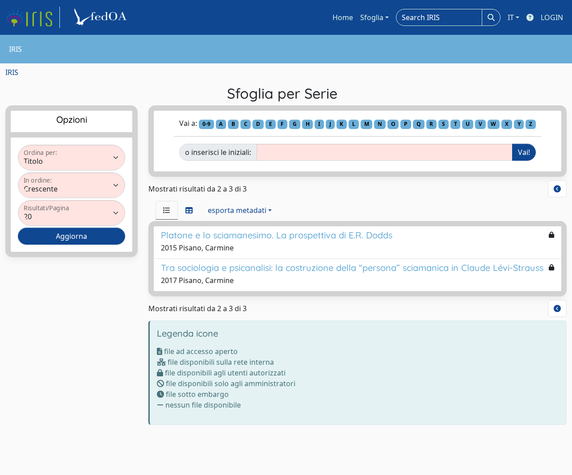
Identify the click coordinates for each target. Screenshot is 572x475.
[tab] (167, 210)
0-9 (206, 124)
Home (342, 17)
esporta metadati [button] (237, 210)
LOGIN (552, 17)
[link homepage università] (102, 17)
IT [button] (511, 17)
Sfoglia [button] (371, 17)
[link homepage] (32, 17)
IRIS (11, 72)
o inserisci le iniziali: (218, 152)
